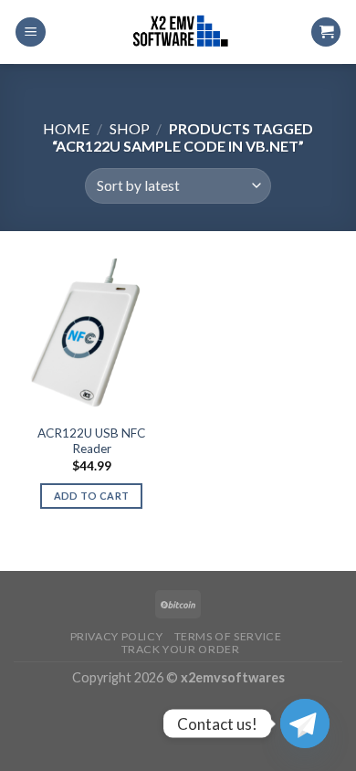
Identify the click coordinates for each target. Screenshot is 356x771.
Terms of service (228, 636)
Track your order (180, 649)
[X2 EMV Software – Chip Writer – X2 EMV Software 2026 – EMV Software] (178, 32)
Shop (130, 128)
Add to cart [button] (92, 496)
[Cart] (325, 32)
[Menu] (31, 32)
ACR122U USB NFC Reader (91, 441)
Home (66, 128)
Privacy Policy (116, 636)
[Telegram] (305, 723)
